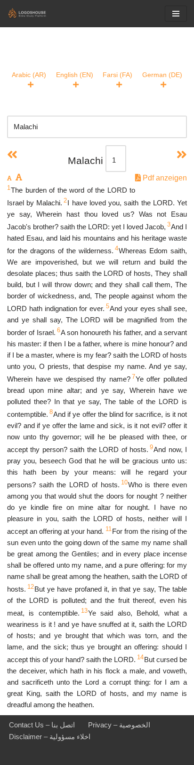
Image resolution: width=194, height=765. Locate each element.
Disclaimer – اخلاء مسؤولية (49, 737)
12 (30, 586)
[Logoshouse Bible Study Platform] (35, 14)
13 (84, 610)
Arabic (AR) (29, 74)
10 (124, 482)
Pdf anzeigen (164, 178)
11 (108, 528)
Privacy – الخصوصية (119, 725)
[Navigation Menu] (176, 14)
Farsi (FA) (117, 74)
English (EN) (74, 74)
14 (140, 657)
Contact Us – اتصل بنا (42, 725)
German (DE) (162, 74)
